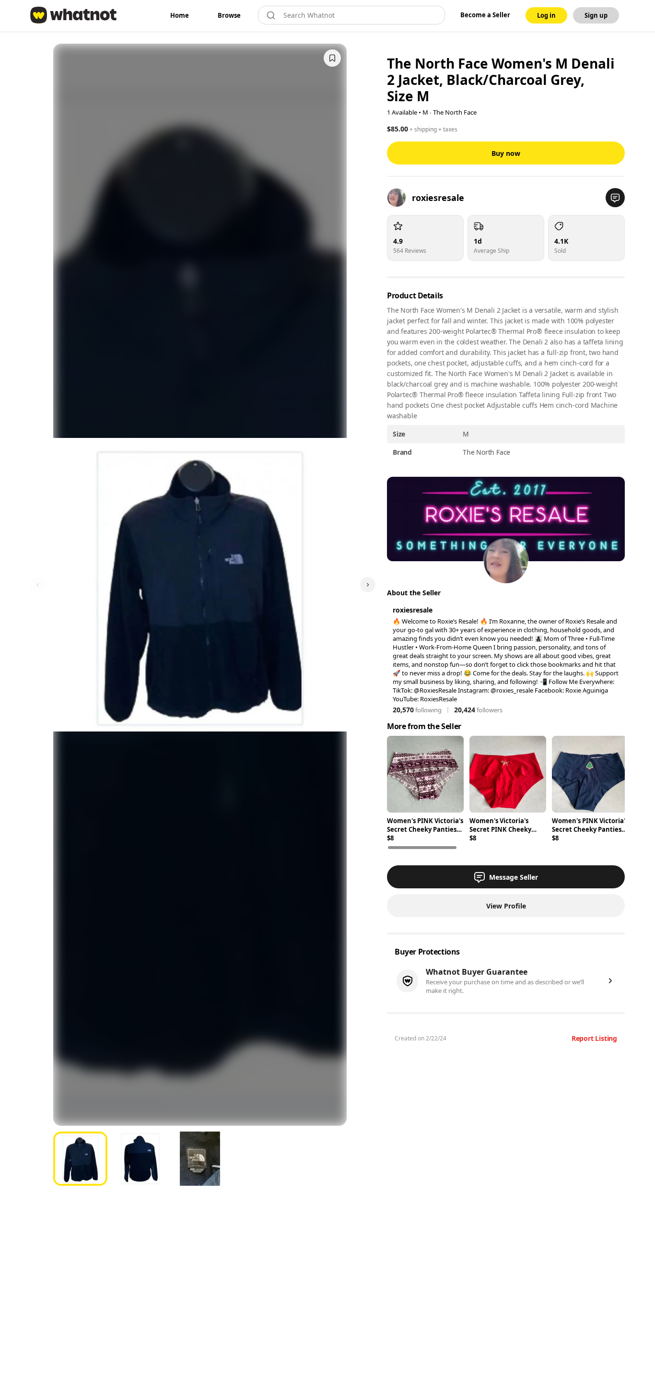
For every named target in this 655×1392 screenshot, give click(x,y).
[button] (615, 197)
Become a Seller (485, 15)
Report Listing (594, 1038)
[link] (179, 15)
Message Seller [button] (513, 877)
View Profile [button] (506, 905)
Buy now (505, 153)
